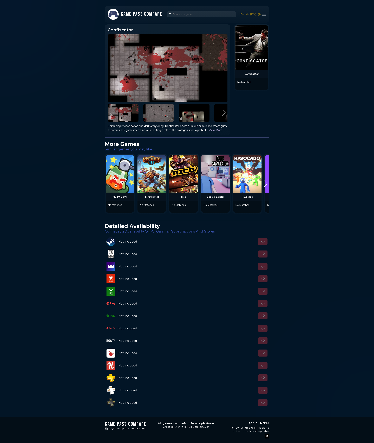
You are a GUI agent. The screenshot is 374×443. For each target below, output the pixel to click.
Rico (183, 197)
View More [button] (215, 130)
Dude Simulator (215, 197)
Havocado (247, 197)
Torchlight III (152, 197)
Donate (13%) (248, 14)
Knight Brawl (120, 197)
